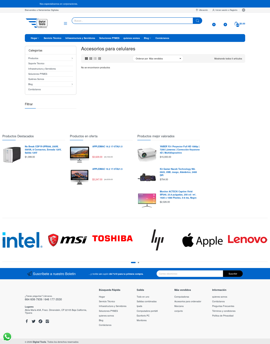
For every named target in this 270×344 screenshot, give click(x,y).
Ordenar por (142, 58)
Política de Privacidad (222, 315)
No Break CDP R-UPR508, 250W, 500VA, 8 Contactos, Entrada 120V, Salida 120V (43, 149)
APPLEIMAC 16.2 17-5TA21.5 (107, 146)
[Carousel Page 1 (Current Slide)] (133, 262)
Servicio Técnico (107, 301)
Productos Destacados (18, 136)
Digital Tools (39, 341)
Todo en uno (143, 296)
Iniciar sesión (221, 9)
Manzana (179, 306)
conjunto (178, 310)
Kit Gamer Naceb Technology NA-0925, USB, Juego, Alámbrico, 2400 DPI (178, 172)
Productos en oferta (84, 136)
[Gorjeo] (33, 321)
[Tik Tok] (40, 321)
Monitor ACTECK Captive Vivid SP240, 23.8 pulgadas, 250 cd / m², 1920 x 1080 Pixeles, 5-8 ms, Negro (178, 194)
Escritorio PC (143, 315)
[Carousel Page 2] (138, 262)
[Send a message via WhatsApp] (7, 336)
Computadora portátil (147, 310)
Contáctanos (105, 324)
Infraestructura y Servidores (112, 306)
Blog (101, 320)
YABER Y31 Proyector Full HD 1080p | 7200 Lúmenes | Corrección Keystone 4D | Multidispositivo (180, 149)
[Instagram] (47, 321)
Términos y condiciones (223, 310)
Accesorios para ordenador (187, 301)
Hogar (102, 296)
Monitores (142, 320)
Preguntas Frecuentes (223, 306)
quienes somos (106, 315)
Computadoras (181, 296)
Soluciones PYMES (108, 310)
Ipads (139, 306)
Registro (233, 9)
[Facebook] (27, 321)
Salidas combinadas (147, 301)
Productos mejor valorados (156, 136)
